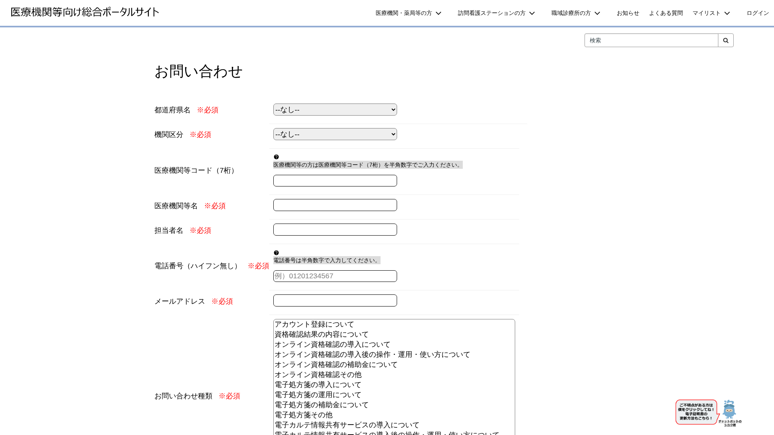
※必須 (207, 110)
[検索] (726, 40)
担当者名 (168, 230)
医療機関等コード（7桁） (196, 170)
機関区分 (168, 134)
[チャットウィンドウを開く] (709, 414)
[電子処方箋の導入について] (394, 385)
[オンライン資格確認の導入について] (394, 345)
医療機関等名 (176, 206)
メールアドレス (179, 301)
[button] (412, 13)
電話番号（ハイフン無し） (197, 266)
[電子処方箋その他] (394, 415)
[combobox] (651, 40)
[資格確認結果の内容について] (394, 334)
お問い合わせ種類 (183, 396)
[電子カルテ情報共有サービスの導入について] (394, 425)
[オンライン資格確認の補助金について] (394, 365)
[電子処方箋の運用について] (394, 395)
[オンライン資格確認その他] (394, 375)
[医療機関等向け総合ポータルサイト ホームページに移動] (84, 12)
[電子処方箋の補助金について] (394, 405)
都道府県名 (172, 110)
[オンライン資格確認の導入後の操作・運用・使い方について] (394, 355)
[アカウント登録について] (394, 324)
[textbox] (335, 181)
